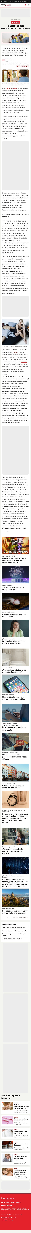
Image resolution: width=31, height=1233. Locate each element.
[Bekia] (4, 1)
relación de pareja (11, 88)
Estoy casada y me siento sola (20, 1132)
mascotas (9, 1209)
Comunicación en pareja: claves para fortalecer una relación (20, 1172)
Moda (15, 1)
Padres (28, 1)
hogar (25, 1209)
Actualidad (10, 1)
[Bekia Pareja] (6, 5)
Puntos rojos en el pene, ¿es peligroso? (13, 927)
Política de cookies (6, 1217)
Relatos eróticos (6, 1205)
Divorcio (18, 1202)
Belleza (19, 1)
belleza (13, 1208)
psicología (20, 1209)
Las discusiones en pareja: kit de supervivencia (20, 1158)
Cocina (24, 1)
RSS (15, 1217)
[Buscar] (25, 5)
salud (14, 1209)
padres (24, 1208)
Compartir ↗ (25, 66)
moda (8, 1208)
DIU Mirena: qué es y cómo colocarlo (21, 1120)
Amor (19, 19)
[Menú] (29, 5)
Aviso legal (4, 1214)
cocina (19, 1208)
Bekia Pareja (14, 19)
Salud (16, 1103)
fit (29, 1209)
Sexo (8, 1202)
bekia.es (3, 1208)
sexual (15, 352)
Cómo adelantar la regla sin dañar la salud (14, 930)
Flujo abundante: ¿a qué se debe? (12, 938)
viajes (3, 1211)
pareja (3, 1209)
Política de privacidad (15, 1214)
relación (24, 362)
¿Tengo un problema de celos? (21, 1144)
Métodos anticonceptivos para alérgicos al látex (21, 1106)
